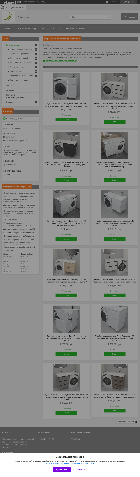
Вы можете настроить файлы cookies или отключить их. (69, 464)
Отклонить (82, 470)
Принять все (61, 470)
